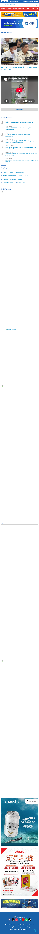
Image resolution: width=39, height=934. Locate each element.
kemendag (5, 179)
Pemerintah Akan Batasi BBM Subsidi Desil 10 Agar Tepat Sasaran (21, 160)
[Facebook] (9, 919)
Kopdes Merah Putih (8, 182)
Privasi (25, 924)
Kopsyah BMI (21, 182)
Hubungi (27, 927)
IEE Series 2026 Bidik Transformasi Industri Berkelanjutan (17, 135)
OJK (11, 172)
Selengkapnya (19, 109)
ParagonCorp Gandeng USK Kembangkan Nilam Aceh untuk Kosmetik (20, 148)
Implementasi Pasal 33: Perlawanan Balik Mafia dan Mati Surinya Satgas (21, 154)
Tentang (7, 924)
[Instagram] (16, 919)
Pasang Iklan (12, 927)
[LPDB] (19, 356)
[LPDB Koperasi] (19, 23)
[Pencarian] (37, 4)
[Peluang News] (9, 5)
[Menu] (2, 4)
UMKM (5, 172)
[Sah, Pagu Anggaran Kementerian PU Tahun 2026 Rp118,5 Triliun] (19, 51)
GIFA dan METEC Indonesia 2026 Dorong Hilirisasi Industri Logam (19, 128)
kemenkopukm (20, 172)
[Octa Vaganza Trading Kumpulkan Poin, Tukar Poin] (19, 903)
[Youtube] (23, 919)
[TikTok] (29, 919)
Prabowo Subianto (17, 179)
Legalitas (19, 924)
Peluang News (25, 929)
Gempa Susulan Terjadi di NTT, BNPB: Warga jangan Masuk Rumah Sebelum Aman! (20, 141)
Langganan (21, 927)
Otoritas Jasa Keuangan (9, 175)
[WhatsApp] (26, 919)
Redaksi (13, 924)
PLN (26, 175)
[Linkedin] (19, 919)
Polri (20, 175)
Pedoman (31, 924)
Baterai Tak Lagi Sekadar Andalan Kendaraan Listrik (20, 122)
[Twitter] (13, 919)
